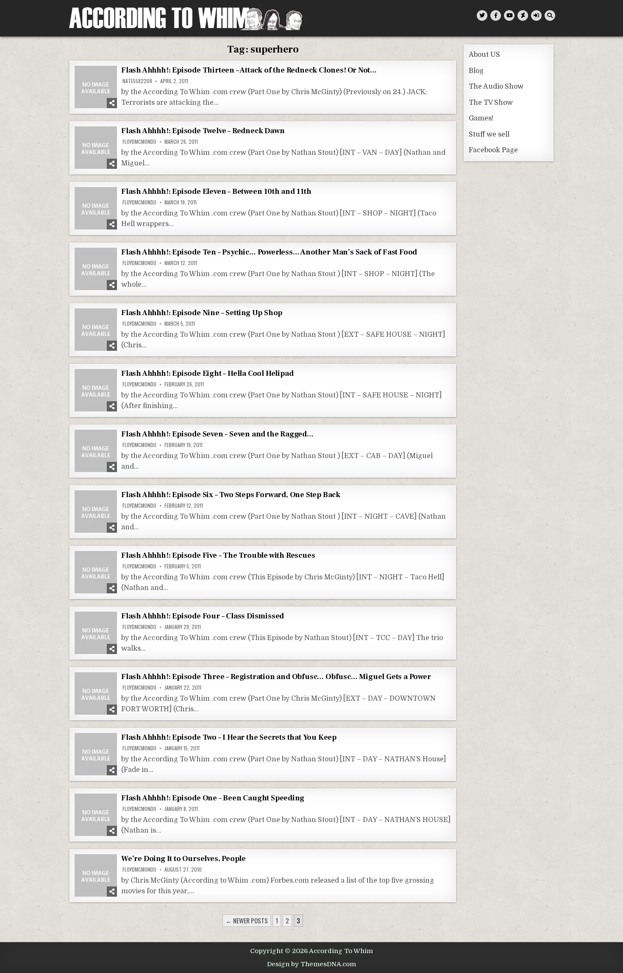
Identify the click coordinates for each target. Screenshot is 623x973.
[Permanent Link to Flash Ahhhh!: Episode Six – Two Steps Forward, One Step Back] (96, 511)
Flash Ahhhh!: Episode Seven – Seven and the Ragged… (217, 434)
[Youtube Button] (509, 15)
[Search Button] (550, 15)
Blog (476, 71)
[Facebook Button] (495, 15)
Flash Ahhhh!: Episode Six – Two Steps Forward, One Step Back (230, 495)
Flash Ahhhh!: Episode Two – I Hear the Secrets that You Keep (229, 737)
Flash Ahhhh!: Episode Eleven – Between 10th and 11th (216, 191)
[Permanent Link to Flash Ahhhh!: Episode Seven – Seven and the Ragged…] (96, 451)
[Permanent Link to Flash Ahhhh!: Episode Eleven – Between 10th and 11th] (96, 208)
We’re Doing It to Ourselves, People (183, 859)
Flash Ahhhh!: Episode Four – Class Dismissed (202, 616)
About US (484, 55)
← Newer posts (246, 920)
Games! (481, 118)
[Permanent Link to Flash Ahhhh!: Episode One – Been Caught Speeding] (96, 815)
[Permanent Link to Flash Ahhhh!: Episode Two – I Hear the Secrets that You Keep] (96, 754)
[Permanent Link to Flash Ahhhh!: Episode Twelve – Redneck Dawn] (96, 147)
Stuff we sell (489, 134)
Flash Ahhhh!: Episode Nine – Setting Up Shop (201, 313)
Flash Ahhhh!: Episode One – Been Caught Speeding (212, 798)
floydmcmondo (139, 141)
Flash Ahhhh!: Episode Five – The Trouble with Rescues (218, 555)
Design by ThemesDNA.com (311, 964)
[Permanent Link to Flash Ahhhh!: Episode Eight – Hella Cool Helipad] (96, 390)
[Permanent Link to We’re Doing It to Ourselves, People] (96, 875)
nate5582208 (137, 81)
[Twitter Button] (482, 15)
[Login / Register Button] (536, 15)
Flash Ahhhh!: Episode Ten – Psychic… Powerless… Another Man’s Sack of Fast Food (269, 252)
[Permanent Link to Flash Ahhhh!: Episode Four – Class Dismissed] (96, 633)
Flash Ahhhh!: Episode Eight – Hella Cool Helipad (207, 373)
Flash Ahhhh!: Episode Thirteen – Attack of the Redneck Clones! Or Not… (249, 70)
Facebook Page (493, 150)
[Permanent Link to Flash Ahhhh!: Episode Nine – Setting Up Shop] (96, 329)
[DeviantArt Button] (522, 15)
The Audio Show (496, 86)
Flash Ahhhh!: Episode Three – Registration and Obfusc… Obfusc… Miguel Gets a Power (276, 677)
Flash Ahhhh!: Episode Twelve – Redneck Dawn (202, 131)
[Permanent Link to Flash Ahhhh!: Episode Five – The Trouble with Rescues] (96, 572)
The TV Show (491, 102)
